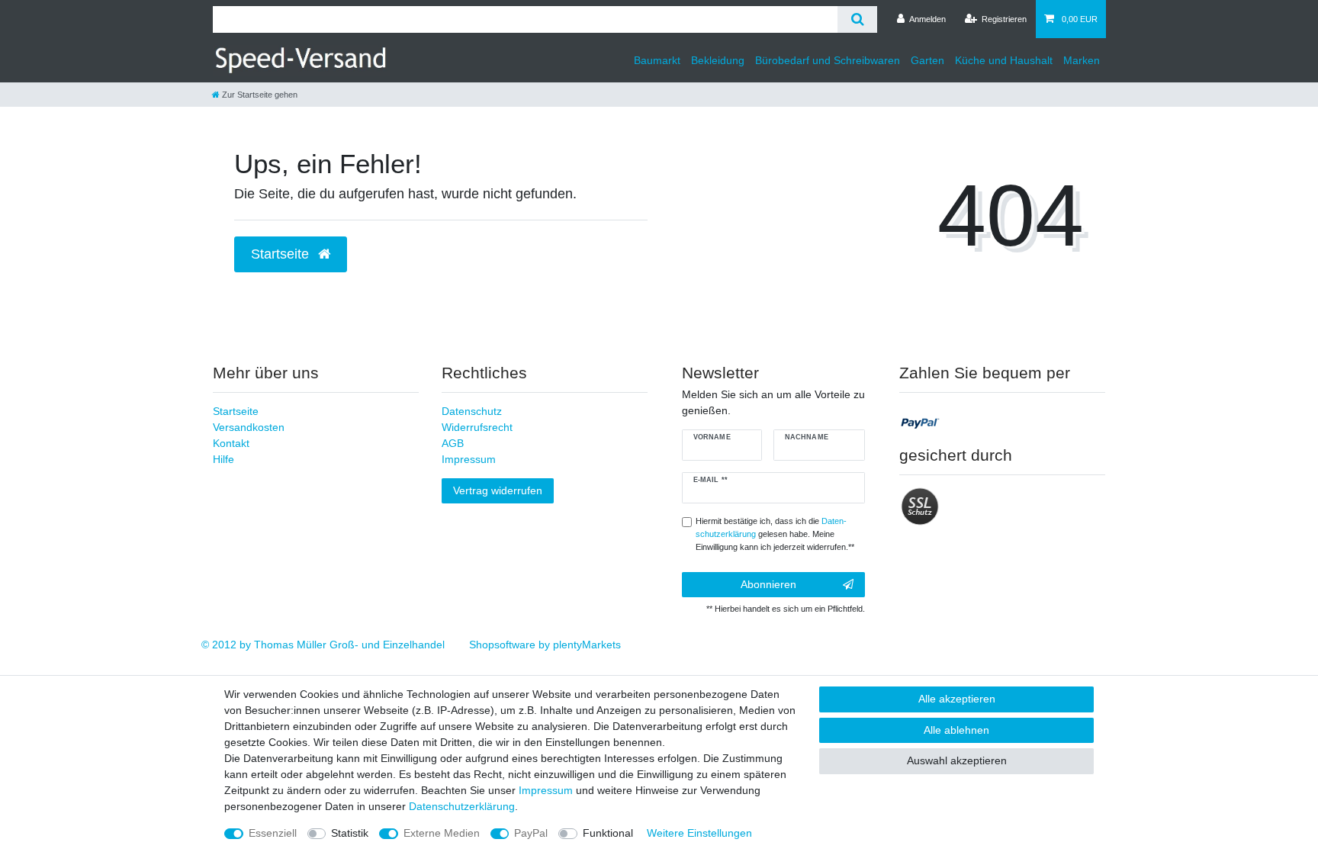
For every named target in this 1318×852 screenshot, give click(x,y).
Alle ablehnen (956, 730)
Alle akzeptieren (956, 699)
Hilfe (223, 459)
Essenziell (273, 833)
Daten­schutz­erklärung (462, 806)
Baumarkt (657, 60)
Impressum (469, 459)
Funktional (608, 833)
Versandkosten (248, 427)
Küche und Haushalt (1004, 60)
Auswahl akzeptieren (957, 760)
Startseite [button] (282, 254)
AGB (453, 443)
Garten (927, 60)
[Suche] (856, 19)
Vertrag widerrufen (497, 490)
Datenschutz (472, 411)
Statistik (349, 833)
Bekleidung (717, 60)
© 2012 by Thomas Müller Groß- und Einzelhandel (323, 644)
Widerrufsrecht (477, 427)
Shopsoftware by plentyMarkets (545, 644)
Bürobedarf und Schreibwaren (827, 60)
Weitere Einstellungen (699, 833)
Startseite (236, 411)
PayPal (531, 833)
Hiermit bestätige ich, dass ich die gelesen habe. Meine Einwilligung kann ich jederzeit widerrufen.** (775, 533)
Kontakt (231, 443)
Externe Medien (441, 833)
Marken (1081, 60)
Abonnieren (768, 584)
